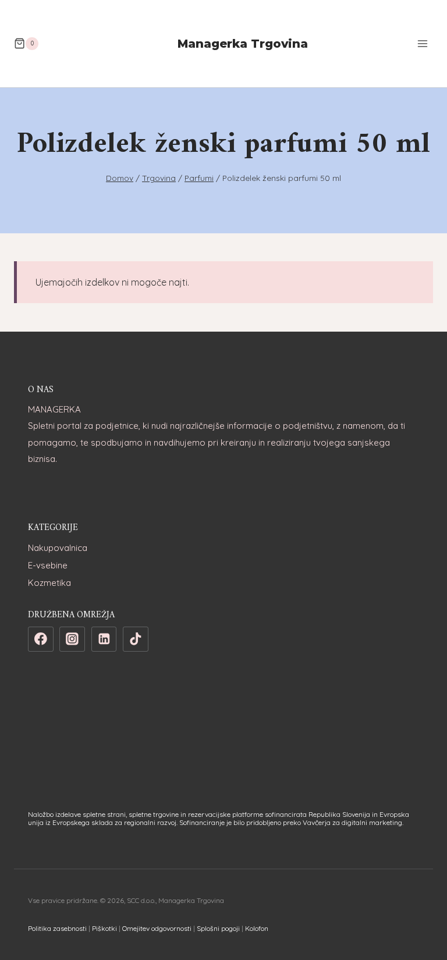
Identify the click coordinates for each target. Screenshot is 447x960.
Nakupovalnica (57, 547)
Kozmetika (49, 582)
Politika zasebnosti (57, 928)
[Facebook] (41, 639)
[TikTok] (135, 639)
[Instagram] (72, 639)
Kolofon (256, 928)
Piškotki (104, 928)
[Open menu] (422, 43)
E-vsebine (48, 565)
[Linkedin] (104, 639)
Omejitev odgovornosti (156, 928)
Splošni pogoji (218, 928)
